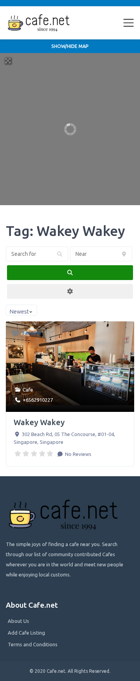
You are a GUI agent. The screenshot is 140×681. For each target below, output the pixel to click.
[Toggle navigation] (128, 23)
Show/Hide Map (70, 46)
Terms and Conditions (33, 644)
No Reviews (77, 454)
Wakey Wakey (39, 422)
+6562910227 (38, 400)
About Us (18, 621)
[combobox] (21, 310)
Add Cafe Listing (26, 632)
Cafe (28, 389)
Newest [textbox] (19, 312)
